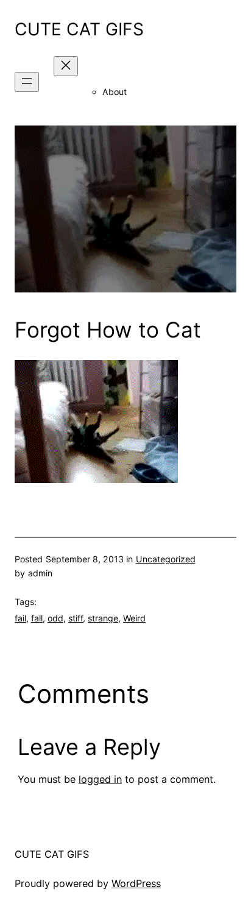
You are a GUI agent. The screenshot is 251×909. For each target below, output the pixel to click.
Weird (134, 618)
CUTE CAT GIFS (79, 29)
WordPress (136, 883)
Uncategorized (166, 559)
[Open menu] (27, 82)
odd (55, 618)
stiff (75, 618)
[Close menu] (66, 66)
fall (37, 618)
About (114, 92)
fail (20, 618)
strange (103, 618)
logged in (100, 779)
